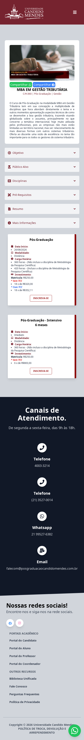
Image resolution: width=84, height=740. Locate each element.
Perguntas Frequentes (24, 694)
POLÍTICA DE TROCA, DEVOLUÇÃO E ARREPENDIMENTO (42, 730)
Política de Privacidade (24, 702)
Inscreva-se (41, 298)
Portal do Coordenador (24, 664)
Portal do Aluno (20, 648)
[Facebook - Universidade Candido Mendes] (10, 623)
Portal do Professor (22, 656)
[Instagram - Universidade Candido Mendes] (19, 623)
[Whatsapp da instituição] (74, 730)
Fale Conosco (18, 686)
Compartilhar (19, 84)
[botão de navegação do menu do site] (74, 12)
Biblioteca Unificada (22, 678)
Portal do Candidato (23, 640)
